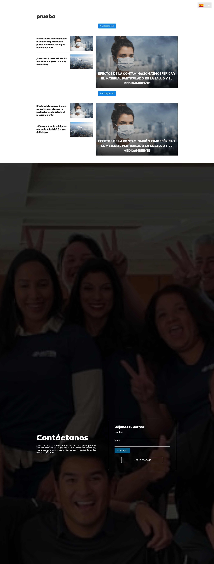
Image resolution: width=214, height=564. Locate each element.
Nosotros (90, 9)
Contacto (119, 9)
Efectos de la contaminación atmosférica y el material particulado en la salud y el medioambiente (136, 78)
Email (117, 441)
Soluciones (74, 9)
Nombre (119, 432)
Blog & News (104, 9)
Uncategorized (107, 26)
